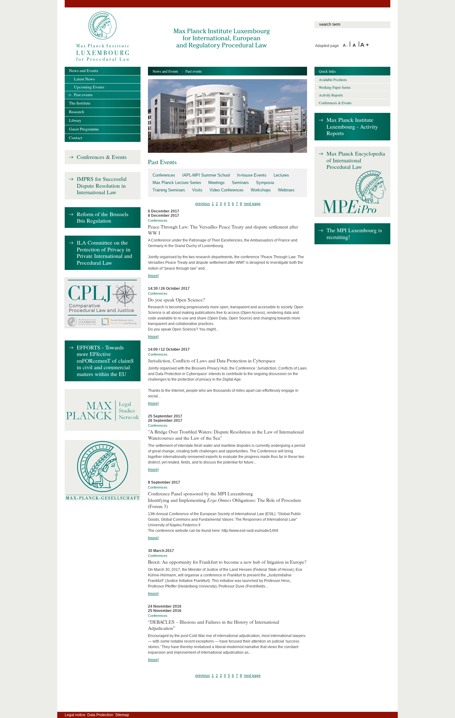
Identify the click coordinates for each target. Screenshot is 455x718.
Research (76, 111)
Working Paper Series (335, 87)
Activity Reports (331, 94)
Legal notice (75, 715)
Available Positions (333, 79)
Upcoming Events (89, 87)
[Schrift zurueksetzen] (355, 46)
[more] (153, 276)
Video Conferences (227, 190)
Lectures (281, 175)
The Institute (79, 103)
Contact (75, 137)
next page (252, 204)
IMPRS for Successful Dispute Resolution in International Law (102, 186)
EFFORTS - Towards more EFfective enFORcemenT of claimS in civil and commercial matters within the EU (105, 361)
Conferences (164, 175)
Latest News (84, 79)
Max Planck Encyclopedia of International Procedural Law (356, 160)
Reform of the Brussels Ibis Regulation (102, 217)
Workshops (261, 190)
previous (202, 204)
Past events (83, 94)
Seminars (240, 182)
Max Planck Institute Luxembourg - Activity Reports (352, 127)
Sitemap (122, 715)
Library (75, 120)
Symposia (265, 182)
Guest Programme (84, 129)
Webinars (286, 190)
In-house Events (251, 175)
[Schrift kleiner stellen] (346, 46)
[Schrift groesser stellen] (364, 46)
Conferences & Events (102, 157)
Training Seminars (169, 190)
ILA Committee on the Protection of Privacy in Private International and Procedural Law (104, 252)
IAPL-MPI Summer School (206, 175)
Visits (197, 190)
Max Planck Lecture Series (177, 182)
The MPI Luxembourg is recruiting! (354, 233)
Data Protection (100, 715)
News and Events (165, 71)
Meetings (216, 182)
